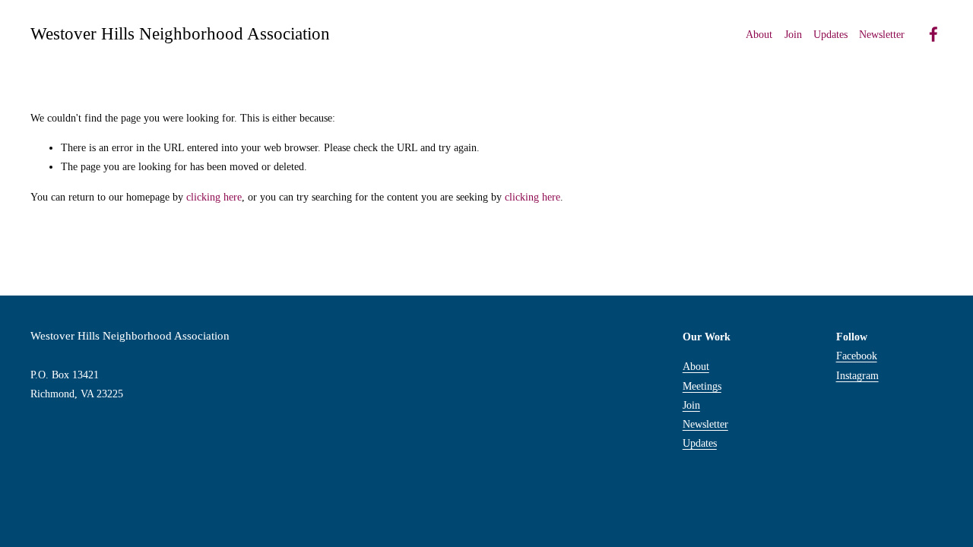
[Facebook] (933, 34)
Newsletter (705, 424)
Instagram (857, 375)
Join (793, 34)
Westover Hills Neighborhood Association (180, 33)
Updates (830, 34)
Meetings (702, 386)
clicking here (214, 197)
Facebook (856, 356)
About (696, 366)
